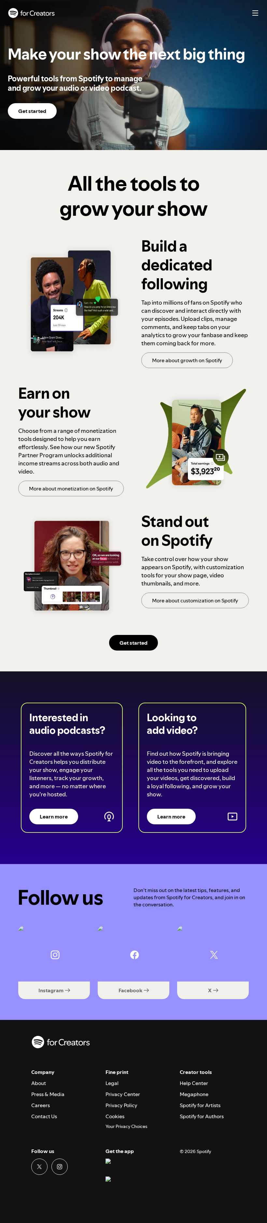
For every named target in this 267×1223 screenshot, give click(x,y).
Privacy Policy (121, 1105)
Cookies (114, 1116)
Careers (40, 1105)
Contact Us (44, 1116)
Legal (112, 1083)
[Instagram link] (59, 1167)
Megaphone (194, 1094)
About (38, 1083)
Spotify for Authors (202, 1116)
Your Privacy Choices (126, 1126)
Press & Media (47, 1094)
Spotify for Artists (200, 1105)
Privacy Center (122, 1094)
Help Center (194, 1083)
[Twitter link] (39, 1167)
